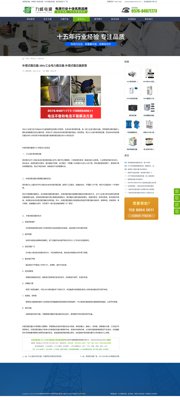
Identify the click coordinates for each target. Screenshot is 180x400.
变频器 (64, 398)
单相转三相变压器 (139, 394)
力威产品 (64, 19)
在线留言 (132, 19)
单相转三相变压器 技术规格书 (137, 169)
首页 (27, 58)
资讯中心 (81, 19)
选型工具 (99, 388)
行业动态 (76, 385)
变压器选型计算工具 (150, 1)
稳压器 (35, 129)
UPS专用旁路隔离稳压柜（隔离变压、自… (141, 166)
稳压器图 (87, 385)
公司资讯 (76, 381)
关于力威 (48, 19)
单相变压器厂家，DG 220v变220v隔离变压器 (102, 356)
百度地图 (148, 394)
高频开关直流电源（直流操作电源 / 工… (141, 172)
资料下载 (99, 381)
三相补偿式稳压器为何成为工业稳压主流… (141, 193)
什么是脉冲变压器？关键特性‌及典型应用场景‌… (45, 356)
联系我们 (149, 19)
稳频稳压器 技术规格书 (135, 179)
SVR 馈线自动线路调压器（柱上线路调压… (142, 176)
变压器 (64, 381)
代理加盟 (99, 385)
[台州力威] (56, 10)
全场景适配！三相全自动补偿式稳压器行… (141, 186)
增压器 (64, 391)
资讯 (126, 155)
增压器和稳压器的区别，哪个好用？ (139, 162)
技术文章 (41, 58)
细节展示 (98, 19)
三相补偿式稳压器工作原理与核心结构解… (141, 189)
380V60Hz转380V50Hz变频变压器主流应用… (143, 182)
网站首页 (31, 19)
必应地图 (153, 394)
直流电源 (87, 395)
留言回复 (76, 395)
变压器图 (87, 381)
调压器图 (87, 388)
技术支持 (115, 19)
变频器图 (87, 391)
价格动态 (76, 391)
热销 (126, 61)
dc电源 (64, 395)
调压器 (64, 388)
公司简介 (53, 381)
